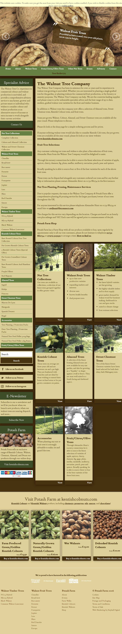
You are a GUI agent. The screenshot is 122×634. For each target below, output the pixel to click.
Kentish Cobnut (19, 503)
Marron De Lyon (8, 302)
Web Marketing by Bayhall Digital (106, 609)
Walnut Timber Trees (11, 211)
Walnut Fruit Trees (78, 275)
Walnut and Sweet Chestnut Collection (13, 148)
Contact (113, 68)
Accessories (44, 438)
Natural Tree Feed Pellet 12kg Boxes (16, 340)
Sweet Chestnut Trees (11, 298)
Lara (3, 189)
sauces (92, 503)
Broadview (6, 162)
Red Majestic (7, 275)
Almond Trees (75, 356)
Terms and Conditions (101, 603)
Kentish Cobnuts (68, 603)
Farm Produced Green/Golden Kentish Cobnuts (12, 547)
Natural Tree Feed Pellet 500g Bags (16, 336)
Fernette (5, 171)
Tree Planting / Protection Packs (15, 324)
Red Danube (7, 198)
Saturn (4, 202)
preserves (79, 503)
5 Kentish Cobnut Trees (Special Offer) (15, 251)
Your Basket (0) (59, 73)
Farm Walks (66, 600)
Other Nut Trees (75, 68)
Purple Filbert (7, 271)
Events (90, 68)
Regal (4, 315)
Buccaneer (6, 167)
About (18, 68)
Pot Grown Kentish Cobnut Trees (15, 245)
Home (8, 68)
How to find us (84, 235)
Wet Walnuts (72, 543)
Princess (5, 293)
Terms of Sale (97, 607)
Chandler (5, 158)
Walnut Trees (31, 68)
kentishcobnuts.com (79, 499)
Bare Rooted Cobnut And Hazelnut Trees (16, 265)
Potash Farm (68, 590)
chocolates (105, 503)
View (60, 319)
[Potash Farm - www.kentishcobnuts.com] (16, 440)
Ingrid (4, 284)
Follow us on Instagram (16, 386)
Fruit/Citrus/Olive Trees (52, 68)
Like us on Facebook (14, 369)
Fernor (4, 176)
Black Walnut (7, 224)
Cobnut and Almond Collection (14, 142)
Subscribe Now (16, 420)
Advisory (101, 68)
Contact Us (16, 124)
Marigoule (6, 306)
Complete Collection (10, 137)
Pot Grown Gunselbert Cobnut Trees (14, 258)
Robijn (4, 289)
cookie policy (67, 5)
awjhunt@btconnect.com (61, 208)
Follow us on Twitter (14, 377)
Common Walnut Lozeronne (13, 229)
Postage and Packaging (101, 600)
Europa (4, 207)
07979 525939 (54, 235)
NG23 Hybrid (7, 216)
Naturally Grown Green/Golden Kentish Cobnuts (43, 547)
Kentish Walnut (39, 503)
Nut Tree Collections (44, 277)
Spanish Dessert (8, 311)
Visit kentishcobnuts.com (16, 464)
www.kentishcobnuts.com (49, 138)
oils (86, 503)
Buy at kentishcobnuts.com (16, 558)
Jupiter (4, 185)
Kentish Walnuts (68, 607)
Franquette (6, 180)
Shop (64, 609)
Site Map (96, 597)
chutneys (69, 503)
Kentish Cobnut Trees (11, 233)
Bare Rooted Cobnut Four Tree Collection (14, 239)
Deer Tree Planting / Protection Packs (15, 330)
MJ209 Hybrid (7, 220)
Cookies (95, 594)
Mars (4, 193)
